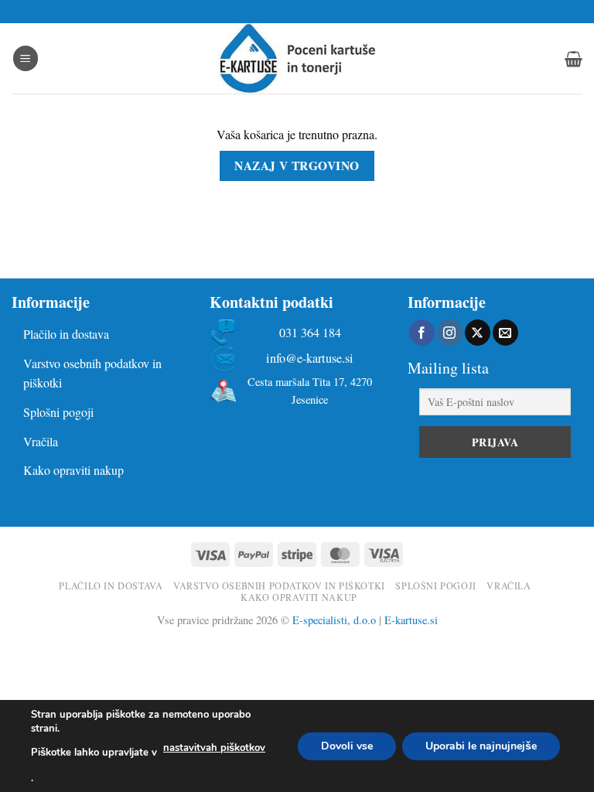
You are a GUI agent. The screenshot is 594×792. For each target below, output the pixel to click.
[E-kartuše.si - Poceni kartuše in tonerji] (297, 58)
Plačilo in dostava (66, 334)
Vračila (40, 441)
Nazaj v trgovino (296, 165)
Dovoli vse (347, 745)
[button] (25, 58)
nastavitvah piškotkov (214, 748)
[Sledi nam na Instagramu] (450, 332)
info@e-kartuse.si (309, 358)
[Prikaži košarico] (573, 59)
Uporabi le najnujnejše (481, 745)
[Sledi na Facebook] (422, 332)
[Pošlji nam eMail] (505, 332)
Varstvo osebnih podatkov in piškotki (92, 373)
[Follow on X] (477, 332)
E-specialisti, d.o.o (334, 620)
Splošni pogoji (58, 412)
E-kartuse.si (411, 620)
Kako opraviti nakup (73, 470)
